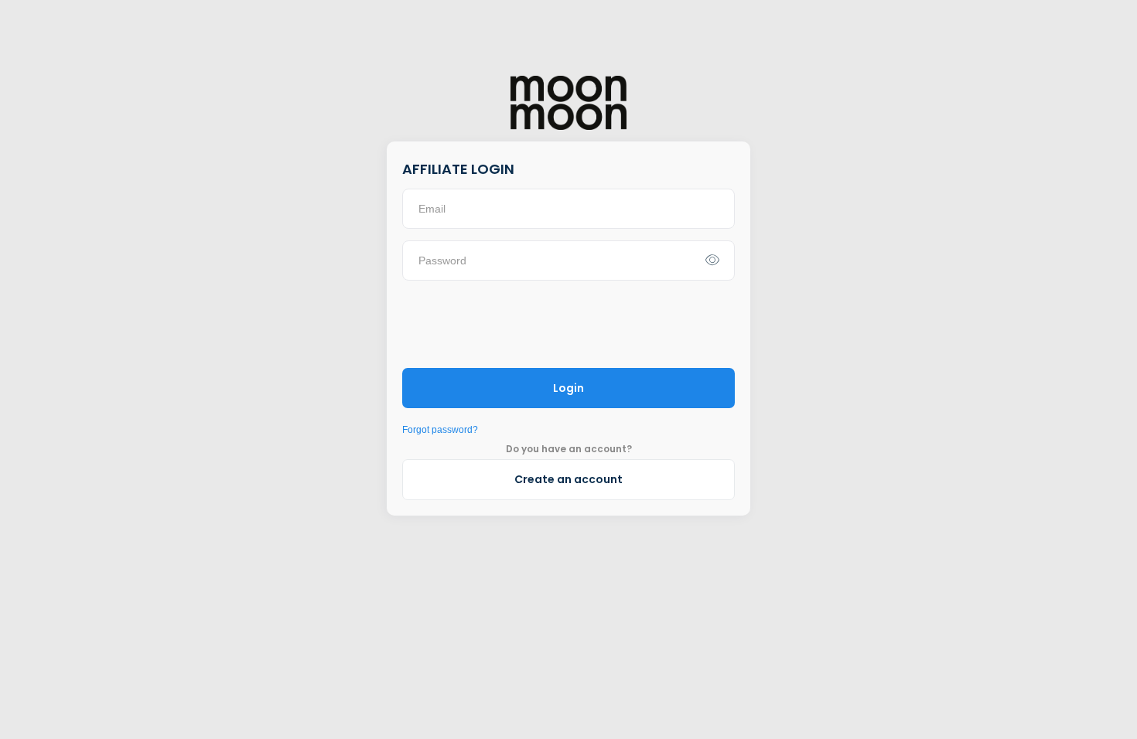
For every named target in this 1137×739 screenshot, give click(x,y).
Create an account (568, 479)
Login (568, 388)
